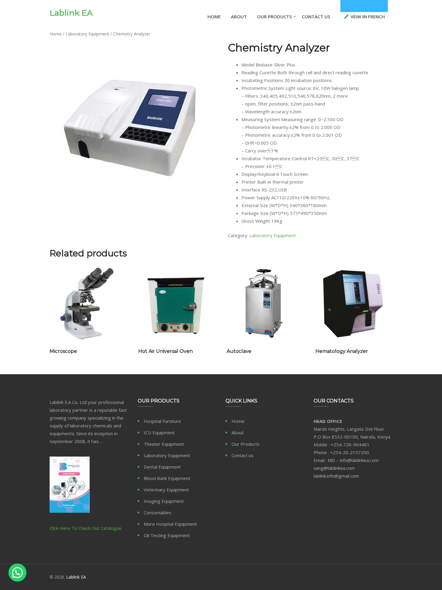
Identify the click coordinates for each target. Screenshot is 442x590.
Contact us (242, 455)
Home (214, 17)
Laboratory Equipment (87, 34)
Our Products (274, 17)
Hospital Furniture (162, 421)
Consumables (157, 512)
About (239, 17)
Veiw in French (364, 6)
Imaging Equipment (164, 501)
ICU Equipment (159, 433)
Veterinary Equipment (166, 490)
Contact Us (316, 17)
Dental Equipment (162, 467)
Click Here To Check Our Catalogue (85, 528)
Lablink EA (71, 12)
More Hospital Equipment (170, 524)
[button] (17, 573)
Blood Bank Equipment (167, 478)
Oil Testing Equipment (167, 535)
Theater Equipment (164, 444)
